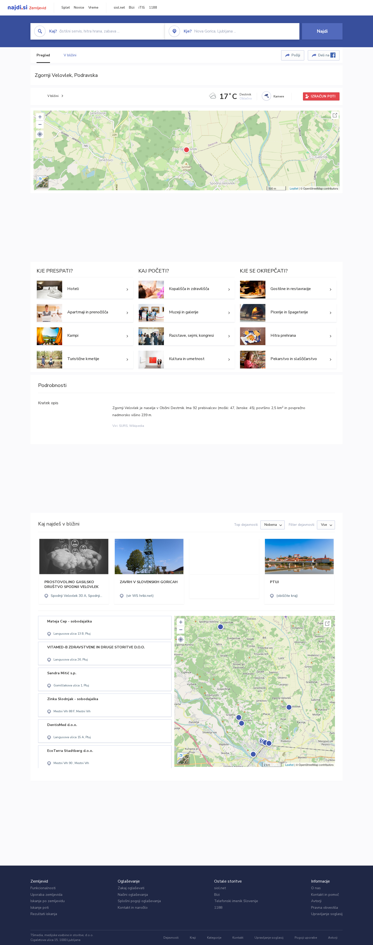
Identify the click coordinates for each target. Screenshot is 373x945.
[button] (40, 134)
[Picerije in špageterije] (288, 313)
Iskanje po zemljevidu (47, 901)
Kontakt (237, 938)
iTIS (142, 7)
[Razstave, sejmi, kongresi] (187, 336)
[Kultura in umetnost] (187, 359)
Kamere (279, 96)
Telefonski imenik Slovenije (236, 901)
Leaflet (294, 188)
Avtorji (316, 901)
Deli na (324, 55)
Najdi (322, 31)
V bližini (70, 55)
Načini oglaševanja (133, 894)
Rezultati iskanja (43, 914)
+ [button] (40, 117)
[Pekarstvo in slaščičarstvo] (288, 359)
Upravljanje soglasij (327, 914)
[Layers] (42, 181)
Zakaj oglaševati (131, 888)
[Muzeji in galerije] (187, 313)
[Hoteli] (85, 289)
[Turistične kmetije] (85, 359)
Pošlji (296, 55)
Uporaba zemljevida (46, 894)
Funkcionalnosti (43, 888)
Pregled (43, 55)
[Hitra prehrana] (288, 336)
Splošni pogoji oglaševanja (139, 901)
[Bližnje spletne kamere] (266, 95)
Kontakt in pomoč (325, 894)
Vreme (93, 7)
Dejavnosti (171, 938)
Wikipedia (136, 426)
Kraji (193, 938)
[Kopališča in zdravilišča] (187, 289)
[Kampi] (85, 336)
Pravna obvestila (324, 907)
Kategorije (214, 938)
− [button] (40, 124)
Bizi (131, 7)
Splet (65, 7)
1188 (153, 7)
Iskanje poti (39, 907)
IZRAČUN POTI (323, 96)
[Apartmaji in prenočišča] (85, 313)
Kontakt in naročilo (133, 907)
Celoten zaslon (335, 115)
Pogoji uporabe (306, 938)
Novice (79, 7)
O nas (316, 888)
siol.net (119, 7)
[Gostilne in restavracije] (288, 289)
